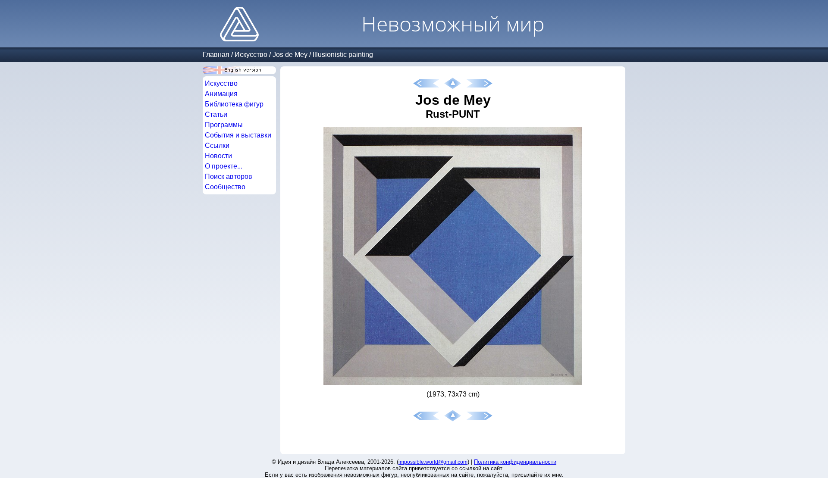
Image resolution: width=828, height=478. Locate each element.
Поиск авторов (228, 176)
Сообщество (225, 187)
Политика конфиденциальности (515, 462)
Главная (216, 54)
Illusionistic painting (343, 54)
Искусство (251, 54)
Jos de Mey (290, 54)
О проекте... (223, 166)
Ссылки (217, 145)
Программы (224, 124)
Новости (218, 155)
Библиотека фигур (234, 104)
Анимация (221, 93)
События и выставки (238, 135)
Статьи (216, 114)
